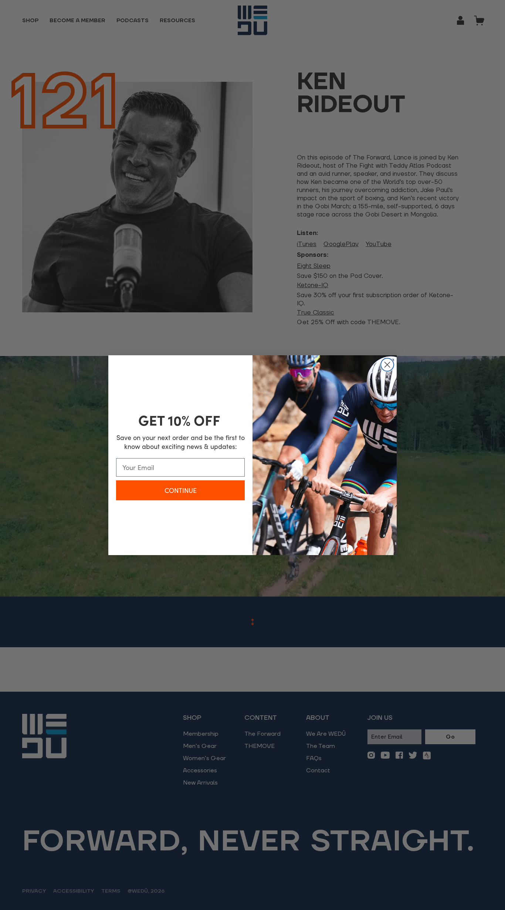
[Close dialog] (387, 364)
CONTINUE (181, 490)
